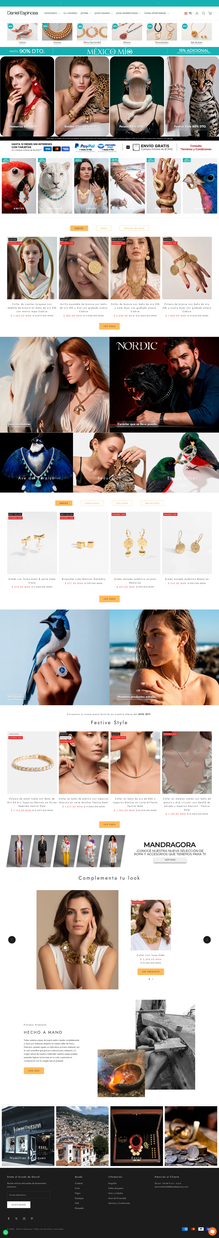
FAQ (77, 1203)
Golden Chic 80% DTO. (80, 126)
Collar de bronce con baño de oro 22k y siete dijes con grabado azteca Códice (135, 308)
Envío (77, 1188)
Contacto (79, 1183)
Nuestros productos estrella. (137, 697)
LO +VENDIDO (70, 13)
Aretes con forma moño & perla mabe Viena (32, 580)
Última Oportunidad (92, 42)
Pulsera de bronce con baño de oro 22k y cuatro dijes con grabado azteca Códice (187, 308)
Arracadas (92, 503)
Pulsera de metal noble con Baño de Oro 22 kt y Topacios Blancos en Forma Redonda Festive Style (32, 802)
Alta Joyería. (16, 697)
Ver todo (109, 326)
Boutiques (79, 1198)
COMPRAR (36, 485)
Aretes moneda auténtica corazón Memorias (135, 580)
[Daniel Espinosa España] (185, 13)
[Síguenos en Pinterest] (31, 1218)
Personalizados (161, 42)
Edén (104, 228)
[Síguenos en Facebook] (8, 1218)
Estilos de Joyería (115, 1188)
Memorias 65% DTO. (23, 126)
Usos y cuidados (115, 1193)
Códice (79, 228)
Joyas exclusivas (19, 424)
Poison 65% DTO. (131, 126)
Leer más (170, 138)
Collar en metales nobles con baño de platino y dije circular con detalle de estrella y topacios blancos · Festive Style (187, 804)
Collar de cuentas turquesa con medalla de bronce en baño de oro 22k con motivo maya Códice (32, 308)
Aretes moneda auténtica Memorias (187, 578)
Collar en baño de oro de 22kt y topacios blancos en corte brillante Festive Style (135, 802)
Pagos (77, 1193)
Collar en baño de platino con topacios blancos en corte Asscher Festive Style (84, 800)
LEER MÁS (34, 1070)
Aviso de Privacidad (117, 1198)
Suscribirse (18, 1204)
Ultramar (127, 42)
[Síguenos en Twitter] (16, 1218)
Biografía (112, 1183)
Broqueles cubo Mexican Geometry (83, 578)
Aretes (64, 503)
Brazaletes (152, 503)
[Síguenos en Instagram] (24, 1218)
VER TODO (109, 599)
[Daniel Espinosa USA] (190, 13)
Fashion (22, 42)
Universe (57, 42)
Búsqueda (79, 1208)
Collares (122, 503)
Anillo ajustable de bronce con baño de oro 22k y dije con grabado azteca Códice (84, 308)
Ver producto (151, 971)
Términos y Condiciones (119, 1203)
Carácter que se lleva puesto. (137, 424)
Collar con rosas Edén (151, 955)
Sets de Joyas (196, 42)
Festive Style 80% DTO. (190, 126)
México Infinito (134, 228)
